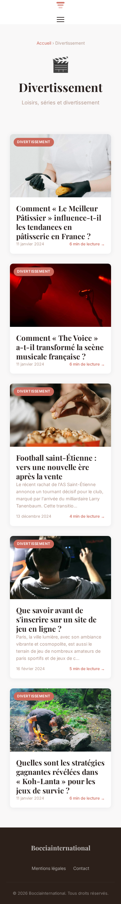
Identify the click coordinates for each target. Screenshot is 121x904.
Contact (81, 868)
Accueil (44, 43)
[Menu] (60, 19)
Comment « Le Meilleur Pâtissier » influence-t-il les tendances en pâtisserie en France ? (58, 222)
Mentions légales (49, 868)
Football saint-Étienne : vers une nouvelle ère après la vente (56, 467)
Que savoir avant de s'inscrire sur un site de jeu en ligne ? (56, 619)
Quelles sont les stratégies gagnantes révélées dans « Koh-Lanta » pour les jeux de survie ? (60, 776)
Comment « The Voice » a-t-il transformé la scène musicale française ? (60, 347)
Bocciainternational (60, 847)
